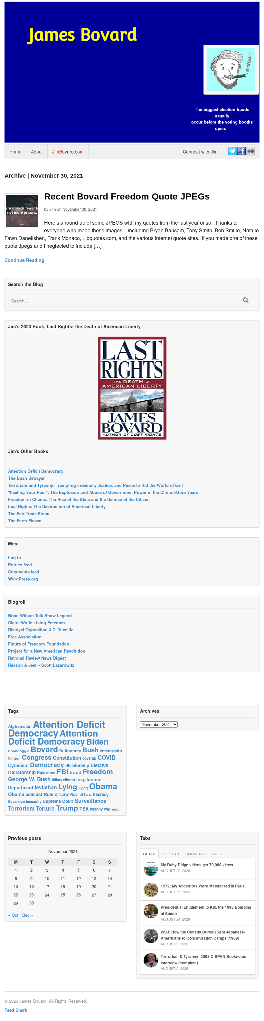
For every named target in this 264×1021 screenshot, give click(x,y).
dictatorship (77, 765)
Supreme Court (58, 801)
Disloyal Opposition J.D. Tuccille (40, 630)
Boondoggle (18, 750)
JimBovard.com (68, 151)
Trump (67, 808)
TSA (84, 808)
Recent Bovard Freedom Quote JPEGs (127, 196)
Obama (103, 786)
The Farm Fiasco (25, 520)
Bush (90, 749)
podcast (33, 794)
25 (63, 895)
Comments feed (23, 572)
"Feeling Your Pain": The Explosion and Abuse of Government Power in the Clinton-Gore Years (103, 492)
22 (16, 895)
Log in (14, 557)
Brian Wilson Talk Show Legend (40, 615)
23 (31, 895)
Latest (149, 853)
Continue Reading (24, 260)
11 (63, 878)
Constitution (67, 757)
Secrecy (100, 794)
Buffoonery (70, 751)
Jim (52, 209)
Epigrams (46, 772)
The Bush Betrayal (26, 478)
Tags (217, 853)
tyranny (96, 809)
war (107, 809)
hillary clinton (63, 779)
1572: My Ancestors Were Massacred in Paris (203, 886)
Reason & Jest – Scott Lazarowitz (41, 665)
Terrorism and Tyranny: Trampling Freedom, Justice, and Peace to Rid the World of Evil (95, 485)
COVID (107, 757)
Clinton (14, 758)
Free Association (25, 637)
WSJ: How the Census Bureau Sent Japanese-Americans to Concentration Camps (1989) (203, 935)
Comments (195, 853)
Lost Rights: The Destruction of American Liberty (57, 506)
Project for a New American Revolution (46, 651)
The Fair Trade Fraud (29, 513)
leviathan (46, 787)
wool (115, 809)
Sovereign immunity (25, 801)
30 (31, 903)
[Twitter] (232, 151)
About (37, 151)
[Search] (246, 300)
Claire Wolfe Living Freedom (36, 622)
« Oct (13, 915)
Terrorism (21, 808)
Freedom (98, 771)
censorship (111, 750)
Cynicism (18, 765)
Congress (37, 757)
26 (78, 895)
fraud (75, 772)
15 (16, 886)
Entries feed (20, 565)
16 (31, 886)
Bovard (44, 749)
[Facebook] (241, 151)
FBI (62, 771)
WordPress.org (23, 579)
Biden (97, 741)
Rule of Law (56, 794)
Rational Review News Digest (37, 658)
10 (47, 878)
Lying (67, 786)
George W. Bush (29, 779)
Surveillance (90, 800)
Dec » (27, 915)
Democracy (47, 764)
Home (15, 151)
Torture (45, 808)
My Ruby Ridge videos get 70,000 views (197, 865)
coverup (89, 758)
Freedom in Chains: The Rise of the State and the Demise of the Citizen (79, 499)
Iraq (80, 779)
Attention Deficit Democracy (35, 471)
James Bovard (83, 34)
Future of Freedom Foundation (38, 644)
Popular (170, 853)
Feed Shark (16, 1010)
